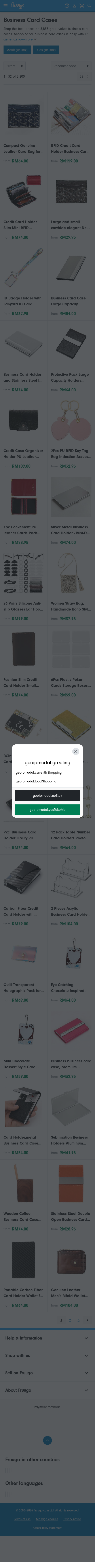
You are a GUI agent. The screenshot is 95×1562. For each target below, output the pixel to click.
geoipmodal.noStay (47, 796)
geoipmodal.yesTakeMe (48, 810)
